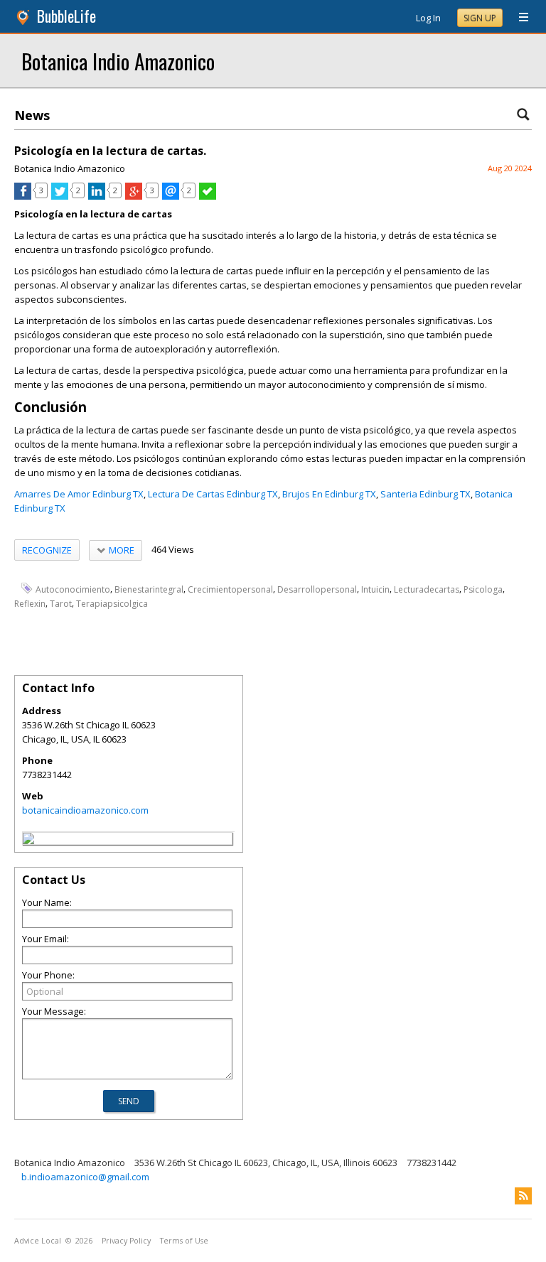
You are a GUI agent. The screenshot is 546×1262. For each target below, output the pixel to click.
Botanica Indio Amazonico (118, 60)
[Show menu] (518, 17)
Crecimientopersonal (230, 589)
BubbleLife (66, 16)
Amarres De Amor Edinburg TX (79, 493)
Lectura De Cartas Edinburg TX (213, 493)
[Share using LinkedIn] (96, 196)
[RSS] (523, 1195)
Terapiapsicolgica (112, 604)
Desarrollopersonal (317, 589)
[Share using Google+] (133, 196)
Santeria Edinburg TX (425, 493)
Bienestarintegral (148, 589)
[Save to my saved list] (207, 196)
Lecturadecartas (426, 589)
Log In (428, 17)
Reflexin (30, 604)
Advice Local (37, 1241)
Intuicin (375, 589)
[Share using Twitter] (59, 196)
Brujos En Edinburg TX (329, 493)
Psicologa (483, 589)
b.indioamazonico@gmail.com (85, 1176)
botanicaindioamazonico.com (85, 810)
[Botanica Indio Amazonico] (28, 840)
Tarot (61, 604)
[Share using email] (170, 196)
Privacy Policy (126, 1241)
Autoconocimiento (73, 589)
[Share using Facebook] (22, 196)
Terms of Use (184, 1241)
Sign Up (480, 18)
